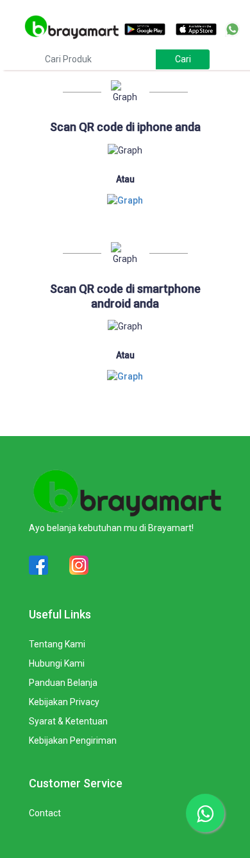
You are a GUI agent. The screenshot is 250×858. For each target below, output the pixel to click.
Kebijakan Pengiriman (73, 740)
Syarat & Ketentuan (68, 721)
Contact (45, 813)
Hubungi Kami (57, 663)
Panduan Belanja (63, 683)
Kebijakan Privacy (64, 702)
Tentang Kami (57, 644)
